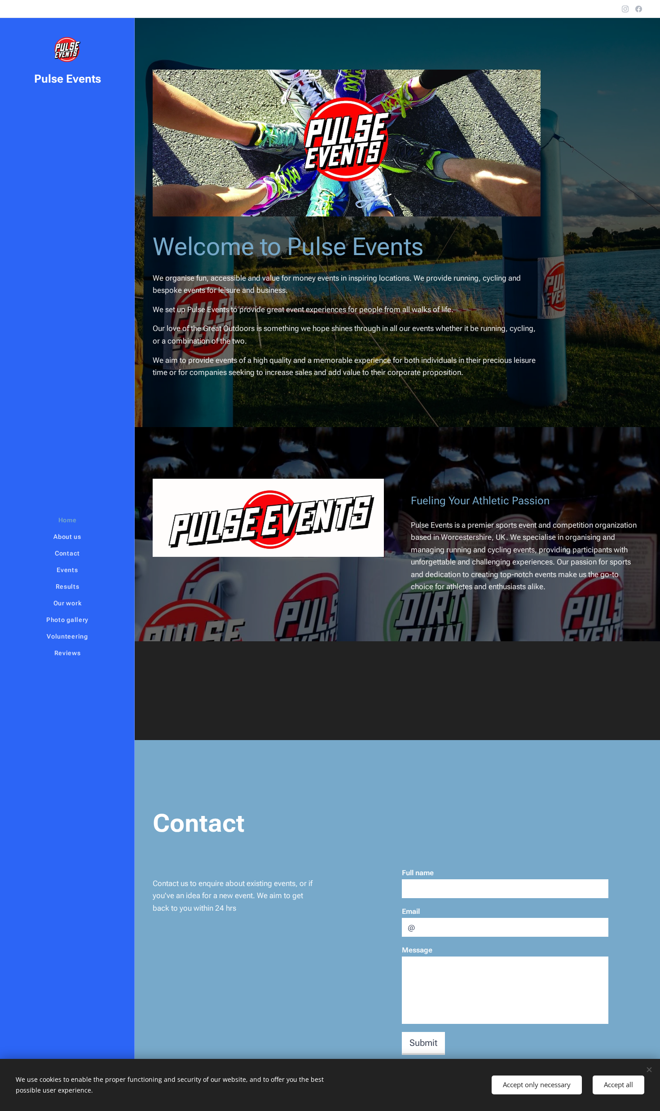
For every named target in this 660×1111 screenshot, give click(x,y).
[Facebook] (638, 9)
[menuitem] (67, 520)
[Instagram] (625, 9)
